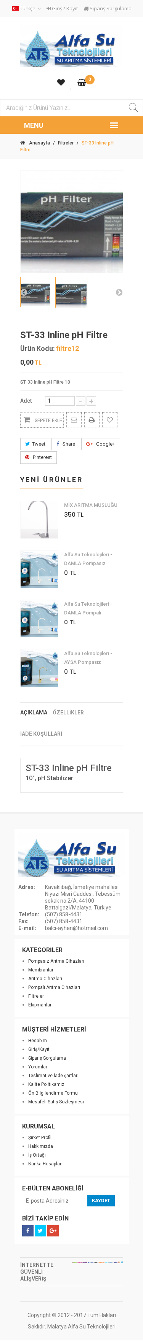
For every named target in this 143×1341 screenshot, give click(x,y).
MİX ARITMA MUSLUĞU (90, 505)
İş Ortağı (37, 1155)
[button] (27, 8)
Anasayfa (39, 143)
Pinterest (42, 457)
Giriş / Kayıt (64, 8)
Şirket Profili (40, 1137)
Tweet (38, 444)
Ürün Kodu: (37, 348)
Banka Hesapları (45, 1163)
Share (68, 444)
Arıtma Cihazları (45, 978)
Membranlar (40, 970)
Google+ (105, 444)
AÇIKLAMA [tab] (33, 712)
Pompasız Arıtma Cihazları (56, 961)
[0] (81, 83)
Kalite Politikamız (46, 1084)
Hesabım (37, 1040)
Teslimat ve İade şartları (53, 1075)
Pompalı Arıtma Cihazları (54, 987)
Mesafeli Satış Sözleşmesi (56, 1102)
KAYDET (101, 1200)
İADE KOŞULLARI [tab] (41, 734)
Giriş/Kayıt (39, 1049)
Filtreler (66, 143)
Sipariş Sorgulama (110, 8)
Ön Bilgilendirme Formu (53, 1093)
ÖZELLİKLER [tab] (68, 712)
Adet (26, 401)
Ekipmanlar (39, 1005)
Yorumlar (37, 1067)
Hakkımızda (40, 1146)
